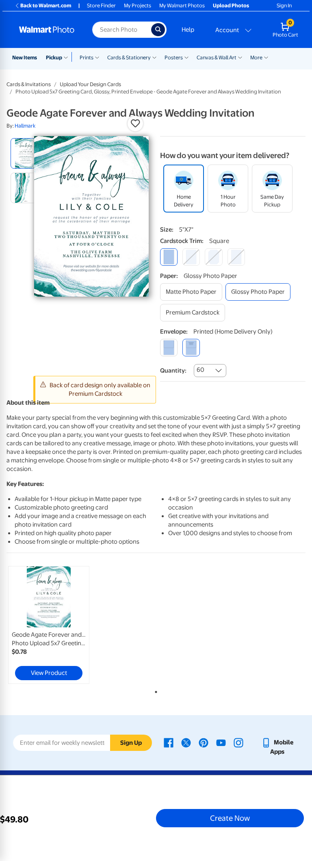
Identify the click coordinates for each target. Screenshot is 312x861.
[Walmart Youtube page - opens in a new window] (221, 742)
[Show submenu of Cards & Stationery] (154, 57)
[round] (191, 257)
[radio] (26, 153)
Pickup (54, 57)
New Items (24, 57)
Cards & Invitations (28, 84)
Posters (174, 57)
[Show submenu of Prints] (97, 57)
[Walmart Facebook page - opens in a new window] (168, 742)
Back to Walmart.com (45, 5)
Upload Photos (231, 5)
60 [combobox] (200, 369)
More (256, 57)
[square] (169, 257)
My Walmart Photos (182, 5)
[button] (135, 123)
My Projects (137, 5)
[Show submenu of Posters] (186, 57)
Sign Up (131, 742)
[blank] (169, 347)
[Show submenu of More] (266, 57)
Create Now (230, 817)
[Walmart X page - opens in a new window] (186, 742)
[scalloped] (236, 257)
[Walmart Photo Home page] (47, 29)
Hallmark (25, 126)
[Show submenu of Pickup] (67, 57)
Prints (86, 57)
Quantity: (173, 370)
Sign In (284, 5)
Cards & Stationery (129, 57)
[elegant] (213, 257)
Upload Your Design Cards (90, 84)
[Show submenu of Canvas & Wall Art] (240, 57)
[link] (49, 624)
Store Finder (101, 5)
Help (188, 29)
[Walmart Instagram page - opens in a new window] (238, 742)
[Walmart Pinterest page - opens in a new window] (203, 742)
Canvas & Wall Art (216, 57)
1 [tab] (154, 690)
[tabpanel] (56, 625)
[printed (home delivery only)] (191, 347)
